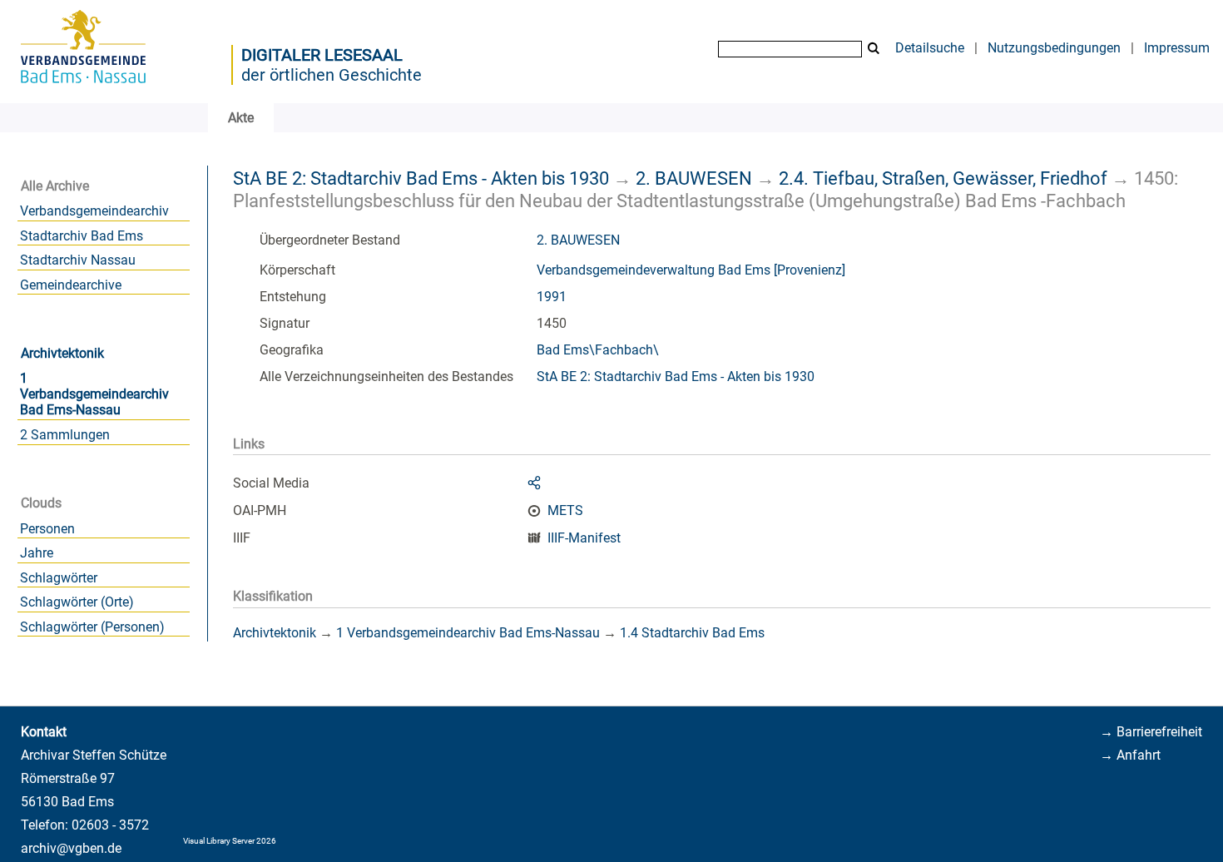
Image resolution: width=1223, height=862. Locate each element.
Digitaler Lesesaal (322, 55)
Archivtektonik (62, 353)
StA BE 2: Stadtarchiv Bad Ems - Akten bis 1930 (421, 178)
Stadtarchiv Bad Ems (81, 236)
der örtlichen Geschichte (331, 75)
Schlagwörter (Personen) (92, 627)
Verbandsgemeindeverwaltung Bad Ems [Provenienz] (691, 270)
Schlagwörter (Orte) (77, 602)
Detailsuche (929, 48)
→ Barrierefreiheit (1151, 732)
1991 (552, 297)
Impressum (1177, 48)
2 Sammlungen (65, 435)
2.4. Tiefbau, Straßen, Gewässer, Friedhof (943, 178)
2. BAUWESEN (694, 178)
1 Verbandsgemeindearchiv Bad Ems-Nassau (94, 394)
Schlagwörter (58, 578)
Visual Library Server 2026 (229, 840)
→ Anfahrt (1130, 755)
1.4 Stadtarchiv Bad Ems (692, 633)
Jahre (36, 553)
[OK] (873, 48)
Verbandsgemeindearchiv (94, 211)
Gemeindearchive (70, 285)
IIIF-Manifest (584, 538)
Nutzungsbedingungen (1054, 48)
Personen (47, 529)
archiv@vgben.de (71, 848)
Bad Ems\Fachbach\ (598, 350)
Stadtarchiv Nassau (78, 260)
